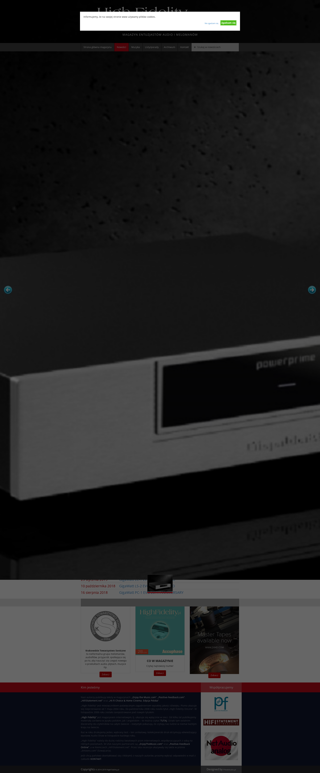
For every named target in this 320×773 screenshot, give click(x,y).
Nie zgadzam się (211, 23)
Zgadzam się (228, 22)
